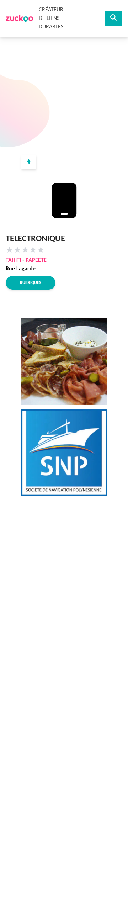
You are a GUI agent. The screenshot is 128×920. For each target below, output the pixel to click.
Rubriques (30, 283)
